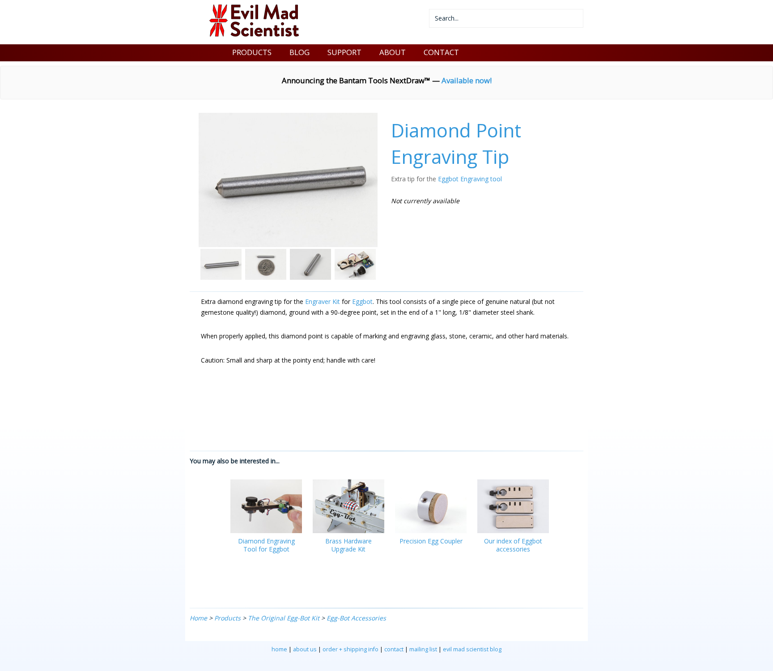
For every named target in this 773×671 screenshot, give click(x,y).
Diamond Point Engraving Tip (456, 143)
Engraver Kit (322, 301)
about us (305, 649)
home (279, 649)
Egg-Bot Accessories (356, 618)
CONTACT (441, 52)
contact (393, 649)
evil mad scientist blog (472, 649)
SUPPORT (344, 52)
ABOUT (392, 52)
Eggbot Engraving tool (470, 179)
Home (198, 618)
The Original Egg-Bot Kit (283, 618)
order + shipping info (350, 649)
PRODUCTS (252, 52)
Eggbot (362, 301)
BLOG (299, 52)
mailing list (423, 649)
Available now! (467, 80)
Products (227, 618)
